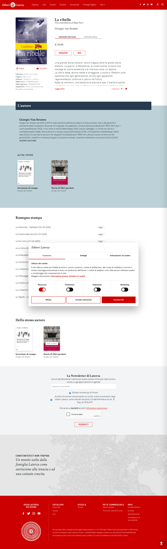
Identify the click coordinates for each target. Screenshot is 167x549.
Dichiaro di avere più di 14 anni (85, 392)
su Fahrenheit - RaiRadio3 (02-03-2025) (33, 227)
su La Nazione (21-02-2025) (28, 290)
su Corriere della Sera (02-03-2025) (31, 234)
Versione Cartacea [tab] (67, 37)
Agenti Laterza (108, 507)
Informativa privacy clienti (61, 535)
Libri (54, 514)
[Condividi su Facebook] (122, 89)
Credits (125, 535)
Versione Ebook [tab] (90, 37)
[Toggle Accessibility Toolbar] (161, 543)
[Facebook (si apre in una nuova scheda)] (140, 5)
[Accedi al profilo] (157, 5)
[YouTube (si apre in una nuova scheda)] (151, 5)
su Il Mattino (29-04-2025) (27, 283)
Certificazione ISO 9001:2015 (111, 535)
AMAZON (63, 53)
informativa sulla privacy (96, 408)
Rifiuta (48, 300)
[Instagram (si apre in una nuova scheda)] (148, 5)
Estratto (43, 68)
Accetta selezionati (83, 300)
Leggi (100, 227)
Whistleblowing (133, 514)
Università (56, 507)
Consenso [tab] (46, 255)
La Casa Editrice (134, 507)
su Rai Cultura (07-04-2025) (28, 241)
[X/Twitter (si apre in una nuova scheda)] (144, 5)
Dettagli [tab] (83, 255)
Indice (21, 68)
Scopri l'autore (27, 141)
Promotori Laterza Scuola (112, 511)
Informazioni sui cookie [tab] (120, 255)
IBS (79, 53)
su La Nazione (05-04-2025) (28, 269)
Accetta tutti (118, 300)
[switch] (69, 290)
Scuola (55, 511)
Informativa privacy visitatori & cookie (68, 276)
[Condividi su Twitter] (126, 89)
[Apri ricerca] (162, 5)
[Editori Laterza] (13, 5)
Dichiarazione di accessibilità (134, 519)
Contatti (131, 511)
